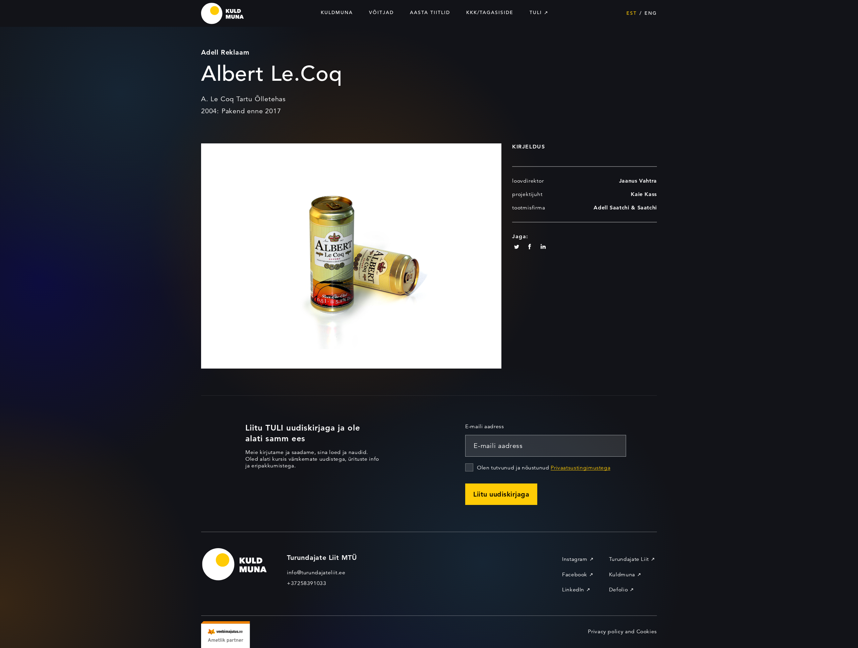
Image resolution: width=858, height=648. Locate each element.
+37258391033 (306, 583)
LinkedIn (573, 589)
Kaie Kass (644, 194)
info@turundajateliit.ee (316, 572)
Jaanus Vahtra (638, 181)
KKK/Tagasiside (489, 12)
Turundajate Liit (629, 559)
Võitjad (381, 12)
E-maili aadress (484, 426)
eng (651, 13)
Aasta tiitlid (430, 12)
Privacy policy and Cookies (622, 631)
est (631, 13)
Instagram (575, 559)
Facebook (574, 574)
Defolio (618, 589)
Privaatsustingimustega (580, 467)
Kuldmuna (337, 12)
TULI (536, 12)
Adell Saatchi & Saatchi (625, 207)
